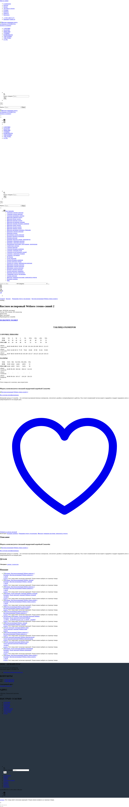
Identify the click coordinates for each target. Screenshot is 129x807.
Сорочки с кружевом (13, 255)
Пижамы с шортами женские (15, 242)
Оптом (6, 7)
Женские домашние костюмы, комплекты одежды (22, 277)
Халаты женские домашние (15, 271)
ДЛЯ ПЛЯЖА (8, 36)
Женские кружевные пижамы (16, 222)
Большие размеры (12, 279)
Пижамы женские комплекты (16, 272)
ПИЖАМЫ (7, 31)
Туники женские (12, 276)
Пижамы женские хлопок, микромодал (18, 239)
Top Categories (9, 211)
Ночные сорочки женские (15, 269)
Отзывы (6, 10)
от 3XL (6, 39)
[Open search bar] (4, 94)
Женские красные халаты (14, 220)
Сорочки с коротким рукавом (16, 253)
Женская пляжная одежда (14, 217)
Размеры (6, 11)
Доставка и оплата (9, 8)
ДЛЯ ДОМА (7, 38)
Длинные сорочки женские (15, 212)
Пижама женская (12, 238)
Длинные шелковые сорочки (15, 216)
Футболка (10, 257)
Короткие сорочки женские (15, 231)
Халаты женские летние (14, 261)
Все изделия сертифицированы (9, 395)
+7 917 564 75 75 (9, 680)
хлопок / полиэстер (13, 564)
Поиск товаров (8, 96)
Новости (6, 13)
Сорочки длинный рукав (14, 250)
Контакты (6, 15)
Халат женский (11, 258)
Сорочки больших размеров (15, 249)
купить (6, 578)
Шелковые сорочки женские (15, 266)
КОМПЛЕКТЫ (8, 35)
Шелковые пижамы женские (15, 264)
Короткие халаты (12, 233)
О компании (7, 3)
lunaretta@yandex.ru (9, 19)
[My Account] (1, 286)
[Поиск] (5, 98)
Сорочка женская (12, 247)
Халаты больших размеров (15, 260)
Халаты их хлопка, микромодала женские (19, 263)
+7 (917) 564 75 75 (9, 18)
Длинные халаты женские (15, 214)
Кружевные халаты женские (15, 234)
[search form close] (0, 109)
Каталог (6, 5)
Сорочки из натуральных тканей (17, 252)
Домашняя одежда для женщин (16, 274)
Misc (8, 280)
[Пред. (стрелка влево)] (0, 806)
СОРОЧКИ (7, 28)
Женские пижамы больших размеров (18, 223)
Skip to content (4, 0)
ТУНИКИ (6, 33)
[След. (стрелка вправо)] (2, 806)
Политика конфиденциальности (13, 672)
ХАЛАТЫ (7, 30)
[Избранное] (1, 288)
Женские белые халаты (14, 219)
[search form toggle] (1, 104)
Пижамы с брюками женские (15, 241)
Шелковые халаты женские (15, 268)
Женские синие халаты (14, 225)
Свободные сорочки (13, 246)
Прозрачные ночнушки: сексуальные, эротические (22, 244)
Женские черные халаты (14, 228)
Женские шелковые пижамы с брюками (19, 230)
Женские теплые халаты (14, 227)
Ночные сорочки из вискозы (15, 236)
